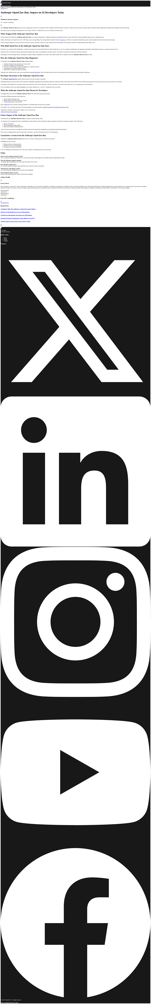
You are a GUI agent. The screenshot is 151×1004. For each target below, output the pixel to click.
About (5, 2)
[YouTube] (75, 847)
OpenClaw (63, 40)
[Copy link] (1, 192)
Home (2, 2)
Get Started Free (5, 202)
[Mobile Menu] (1, 4)
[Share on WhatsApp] (5, 192)
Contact (9, 2)
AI (4, 7)
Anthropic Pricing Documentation (9, 111)
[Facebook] (75, 997)
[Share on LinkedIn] (3, 192)
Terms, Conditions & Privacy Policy (10, 1002)
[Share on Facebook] (6, 192)
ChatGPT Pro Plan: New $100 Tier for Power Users (55, 107)
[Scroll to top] (1, 226)
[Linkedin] (75, 546)
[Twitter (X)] (75, 395)
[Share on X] (2, 192)
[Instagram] (75, 696)
